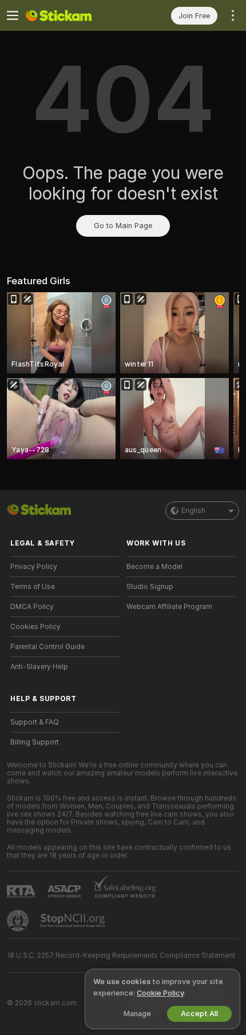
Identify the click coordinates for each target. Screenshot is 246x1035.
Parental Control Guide (47, 647)
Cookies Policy (35, 627)
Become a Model (154, 567)
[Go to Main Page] (74, 15)
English (193, 511)
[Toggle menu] (12, 15)
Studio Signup (149, 587)
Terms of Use (32, 587)
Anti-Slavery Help (39, 667)
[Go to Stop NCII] (74, 920)
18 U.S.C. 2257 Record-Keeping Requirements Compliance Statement (121, 956)
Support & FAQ (34, 722)
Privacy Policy (33, 567)
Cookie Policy (160, 993)
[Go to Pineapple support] (19, 921)
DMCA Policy (32, 607)
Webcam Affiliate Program (169, 607)
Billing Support (34, 742)
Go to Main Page (123, 225)
